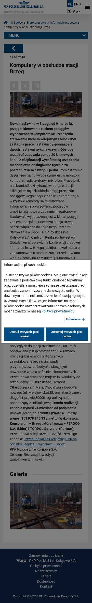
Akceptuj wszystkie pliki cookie (66, 334)
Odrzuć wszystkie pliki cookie (24, 334)
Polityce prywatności (57, 311)
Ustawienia (73, 319)
